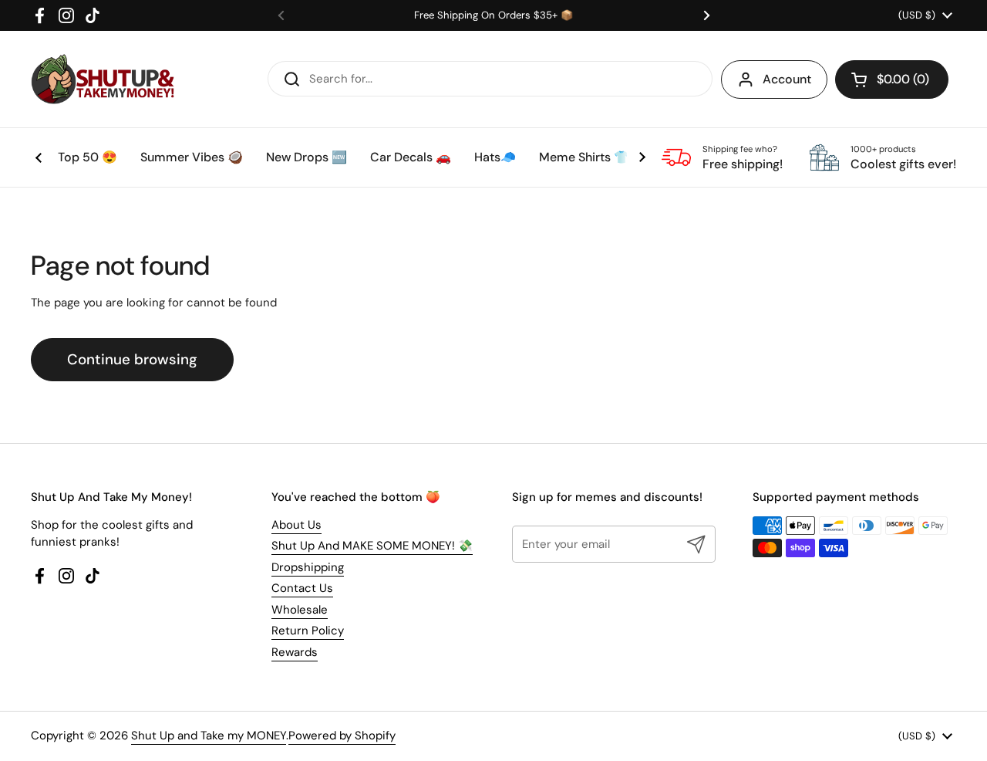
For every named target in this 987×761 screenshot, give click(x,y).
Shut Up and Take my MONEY (208, 735)
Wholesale (299, 609)
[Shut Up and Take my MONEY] (102, 79)
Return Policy (307, 630)
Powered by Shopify (342, 735)
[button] (891, 79)
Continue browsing (132, 359)
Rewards (294, 652)
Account (787, 79)
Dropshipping (307, 567)
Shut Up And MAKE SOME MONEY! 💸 (372, 545)
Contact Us (302, 588)
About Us (296, 525)
